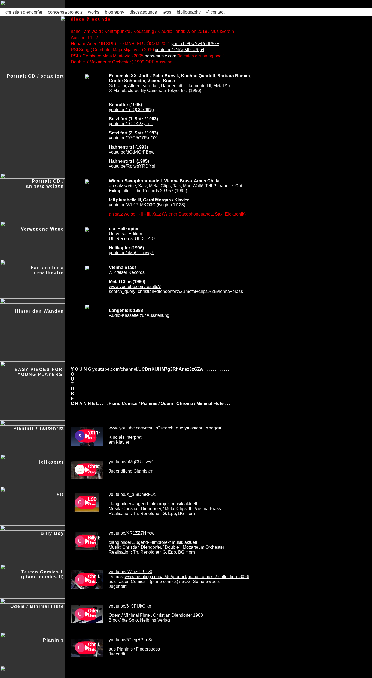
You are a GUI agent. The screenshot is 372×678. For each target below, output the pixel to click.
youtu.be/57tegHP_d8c (131, 639)
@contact (215, 12)
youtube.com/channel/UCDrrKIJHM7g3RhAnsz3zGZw (147, 369)
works (93, 12)
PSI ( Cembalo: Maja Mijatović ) (102, 56)
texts (166, 12)
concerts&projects (65, 12)
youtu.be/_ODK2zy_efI (131, 123)
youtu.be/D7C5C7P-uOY (133, 138)
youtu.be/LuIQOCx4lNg (131, 109)
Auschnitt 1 (81, 37)
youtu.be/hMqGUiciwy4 (131, 252)
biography (114, 12)
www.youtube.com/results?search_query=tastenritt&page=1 (166, 428)
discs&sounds (143, 12)
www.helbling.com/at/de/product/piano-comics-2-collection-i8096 (187, 576)
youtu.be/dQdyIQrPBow (131, 152)
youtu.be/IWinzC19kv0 (130, 571)
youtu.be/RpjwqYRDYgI (132, 166)
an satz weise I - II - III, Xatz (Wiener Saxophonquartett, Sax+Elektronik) (177, 214)
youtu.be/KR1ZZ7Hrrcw (131, 533)
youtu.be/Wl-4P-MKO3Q (132, 205)
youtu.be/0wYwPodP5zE (195, 43)
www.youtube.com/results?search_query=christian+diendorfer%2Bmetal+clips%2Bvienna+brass (176, 289)
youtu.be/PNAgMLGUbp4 (179, 49)
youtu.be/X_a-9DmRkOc (132, 494)
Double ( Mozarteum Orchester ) (102, 62)
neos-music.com (160, 56)
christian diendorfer (23, 12)
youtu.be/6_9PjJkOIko (130, 606)
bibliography (189, 12)
